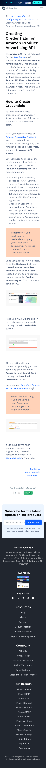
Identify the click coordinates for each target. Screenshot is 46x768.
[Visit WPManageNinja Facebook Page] (13, 598)
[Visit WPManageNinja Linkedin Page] (23, 598)
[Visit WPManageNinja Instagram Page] (18, 598)
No (17, 493)
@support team (14, 458)
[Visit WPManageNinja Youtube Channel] (33, 598)
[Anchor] (28, 106)
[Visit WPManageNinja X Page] (28, 598)
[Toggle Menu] (41, 8)
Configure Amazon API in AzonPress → (32, 472)
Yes (28, 493)
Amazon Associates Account (21, 137)
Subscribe (33, 522)
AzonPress (19, 57)
